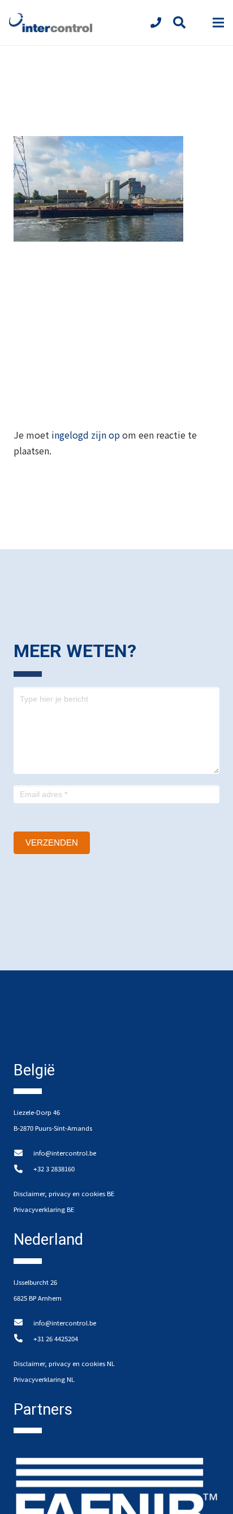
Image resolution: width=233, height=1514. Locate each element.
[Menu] (218, 22)
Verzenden (51, 842)
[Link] (50, 23)
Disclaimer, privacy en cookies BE (64, 1193)
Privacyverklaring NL (44, 1379)
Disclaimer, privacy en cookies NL (64, 1363)
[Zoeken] (178, 22)
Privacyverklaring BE (44, 1209)
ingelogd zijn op (85, 434)
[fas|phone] (158, 22)
